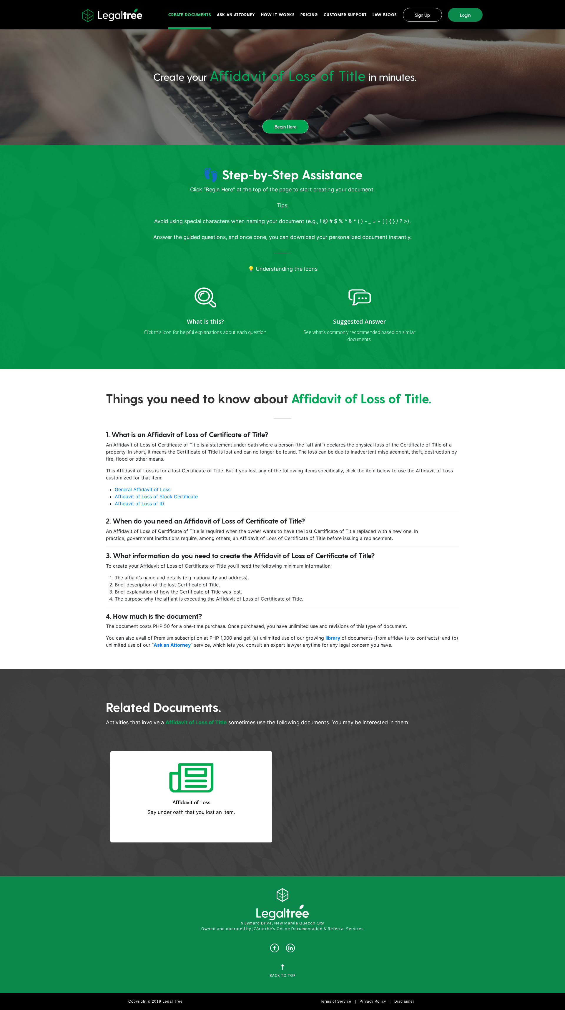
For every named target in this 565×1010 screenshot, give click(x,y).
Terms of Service (335, 1001)
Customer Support (345, 14)
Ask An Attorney (236, 14)
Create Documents (189, 14)
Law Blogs (385, 14)
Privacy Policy (373, 1001)
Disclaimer (404, 1001)
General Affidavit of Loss (142, 489)
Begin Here (286, 126)
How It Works (278, 14)
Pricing (309, 14)
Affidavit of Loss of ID (139, 503)
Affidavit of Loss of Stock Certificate (156, 496)
